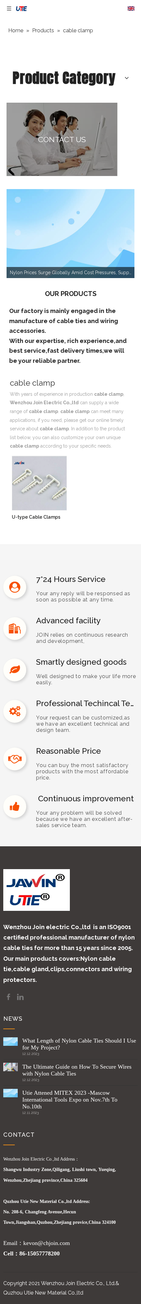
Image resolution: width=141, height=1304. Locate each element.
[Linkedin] (20, 996)
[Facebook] (9, 996)
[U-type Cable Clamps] (39, 482)
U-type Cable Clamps (36, 517)
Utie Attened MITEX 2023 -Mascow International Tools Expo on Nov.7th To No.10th (69, 1099)
